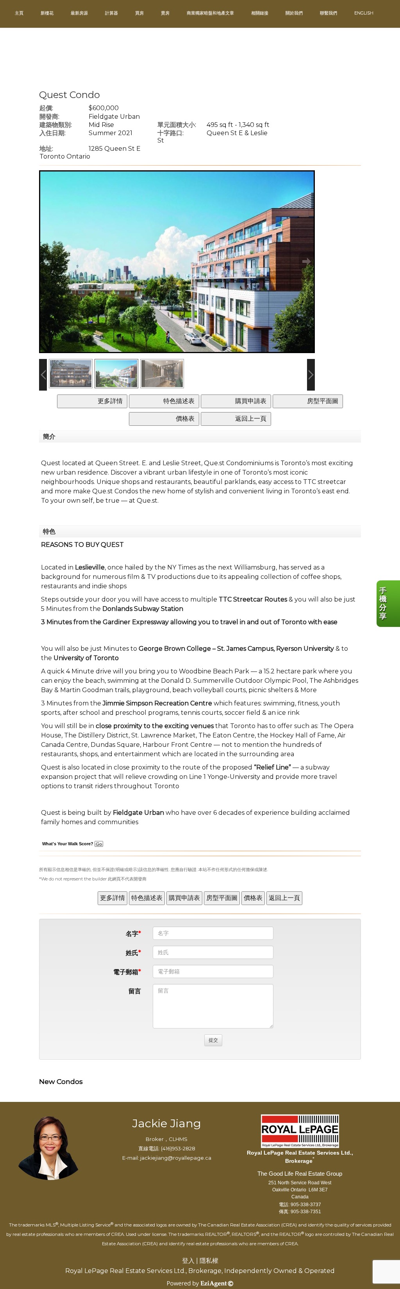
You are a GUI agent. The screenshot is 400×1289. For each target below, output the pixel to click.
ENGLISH (363, 13)
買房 (139, 13)
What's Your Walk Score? (68, 843)
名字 (132, 933)
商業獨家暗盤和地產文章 (210, 13)
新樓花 (47, 13)
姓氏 (132, 953)
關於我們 (294, 13)
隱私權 (209, 1260)
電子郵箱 (125, 972)
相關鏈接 (259, 13)
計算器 (111, 13)
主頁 (19, 13)
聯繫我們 (328, 13)
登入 (188, 1260)
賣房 (165, 13)
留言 (135, 991)
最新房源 (79, 13)
